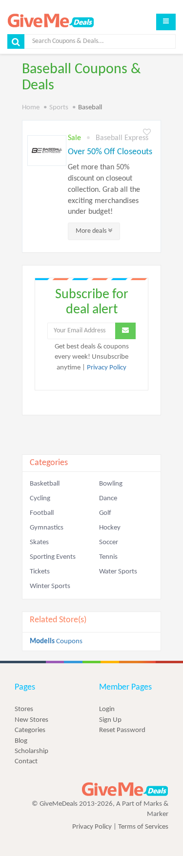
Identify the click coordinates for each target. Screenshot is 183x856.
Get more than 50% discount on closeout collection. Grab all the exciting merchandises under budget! (104, 189)
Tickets (40, 571)
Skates (39, 542)
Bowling (110, 484)
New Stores (31, 720)
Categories (30, 730)
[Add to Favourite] (147, 133)
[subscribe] (125, 331)
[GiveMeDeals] (124, 789)
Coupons (56, 641)
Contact (26, 761)
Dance (108, 498)
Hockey (110, 527)
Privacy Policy (106, 367)
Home (31, 107)
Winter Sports (50, 586)
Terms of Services (143, 827)
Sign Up (110, 720)
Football (42, 513)
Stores (24, 709)
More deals (92, 231)
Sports (58, 107)
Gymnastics (46, 527)
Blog (21, 741)
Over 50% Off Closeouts (110, 152)
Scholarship (31, 751)
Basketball (45, 484)
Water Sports (118, 571)
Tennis (108, 557)
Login (107, 709)
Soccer (108, 542)
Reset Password (122, 730)
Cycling (40, 498)
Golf (105, 513)
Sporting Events (53, 557)
